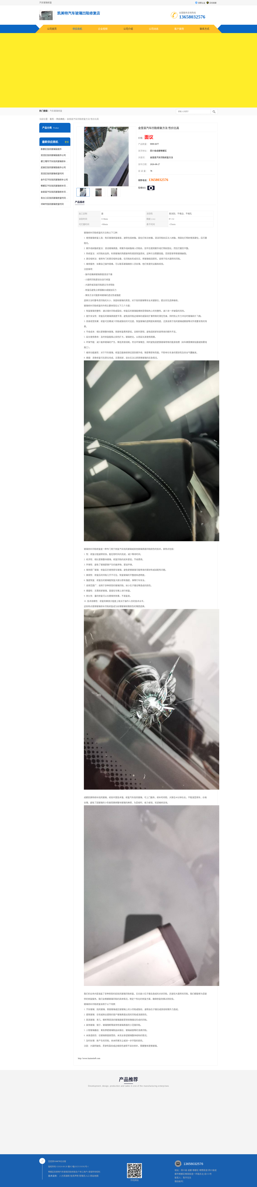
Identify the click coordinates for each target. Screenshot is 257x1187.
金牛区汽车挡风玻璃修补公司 (54, 180)
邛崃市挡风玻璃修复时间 (52, 204)
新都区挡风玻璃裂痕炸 (51, 149)
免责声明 (74, 1176)
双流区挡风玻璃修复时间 (52, 173)
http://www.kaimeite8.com (89, 1058)
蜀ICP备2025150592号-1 (78, 1166)
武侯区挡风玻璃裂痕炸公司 (53, 167)
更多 (67, 142)
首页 (52, 119)
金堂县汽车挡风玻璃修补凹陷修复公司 (55, 192)
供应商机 (77, 29)
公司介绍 (128, 29)
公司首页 (52, 29)
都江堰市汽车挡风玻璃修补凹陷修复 (55, 161)
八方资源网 (64, 1176)
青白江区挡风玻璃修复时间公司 (55, 198)
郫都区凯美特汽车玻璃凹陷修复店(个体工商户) (68, 1172)
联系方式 (204, 29)
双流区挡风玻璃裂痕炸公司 (53, 155)
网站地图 (94, 1176)
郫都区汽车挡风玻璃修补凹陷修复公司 (55, 186)
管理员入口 (84, 1176)
